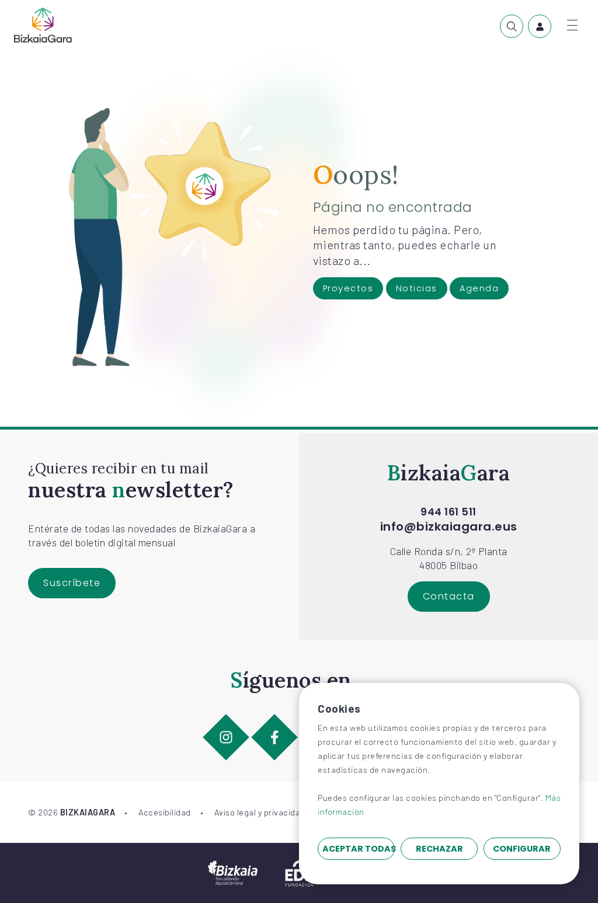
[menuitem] (511, 26)
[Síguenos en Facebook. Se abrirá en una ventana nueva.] (275, 737)
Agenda (479, 288)
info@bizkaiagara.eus (448, 526)
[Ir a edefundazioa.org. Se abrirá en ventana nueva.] (299, 871)
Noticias (416, 288)
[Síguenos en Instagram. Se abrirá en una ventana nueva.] (226, 737)
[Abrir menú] (572, 25)
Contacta (449, 596)
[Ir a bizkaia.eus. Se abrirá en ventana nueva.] (233, 871)
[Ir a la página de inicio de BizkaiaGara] (43, 25)
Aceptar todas (358, 849)
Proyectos (348, 288)
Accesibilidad (164, 812)
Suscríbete (71, 583)
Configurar (522, 849)
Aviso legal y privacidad (259, 812)
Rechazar (439, 849)
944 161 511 (448, 512)
